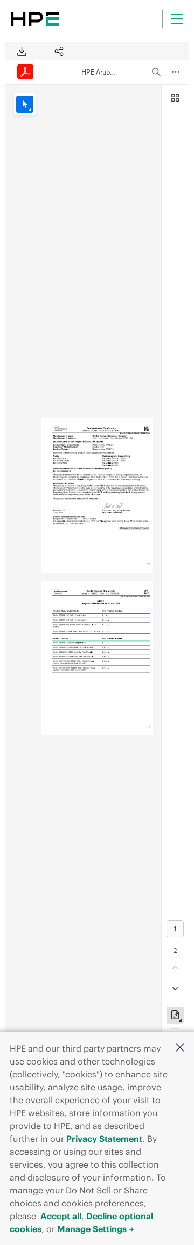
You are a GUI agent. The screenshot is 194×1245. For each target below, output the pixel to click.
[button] (180, 1048)
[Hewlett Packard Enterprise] (35, 19)
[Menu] (177, 19)
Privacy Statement (104, 1138)
